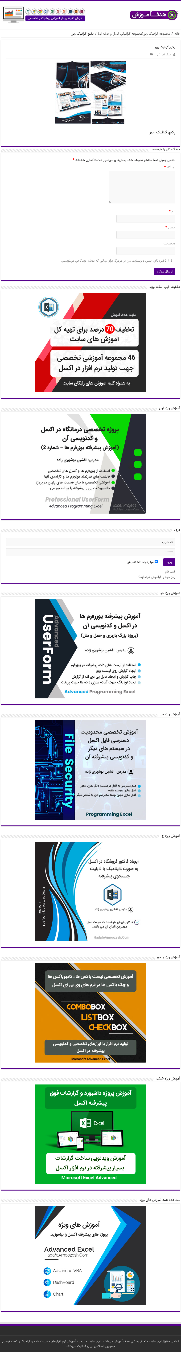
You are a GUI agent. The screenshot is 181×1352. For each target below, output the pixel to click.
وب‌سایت (169, 243)
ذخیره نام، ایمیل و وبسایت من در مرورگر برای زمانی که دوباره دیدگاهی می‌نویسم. (114, 261)
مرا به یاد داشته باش (141, 562)
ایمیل (170, 227)
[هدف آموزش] (90, 14)
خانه (177, 34)
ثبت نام (170, 571)
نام (172, 211)
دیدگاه (169, 167)
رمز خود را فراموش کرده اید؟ (156, 577)
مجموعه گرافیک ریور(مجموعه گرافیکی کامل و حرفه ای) (134, 34)
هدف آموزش (164, 54)
